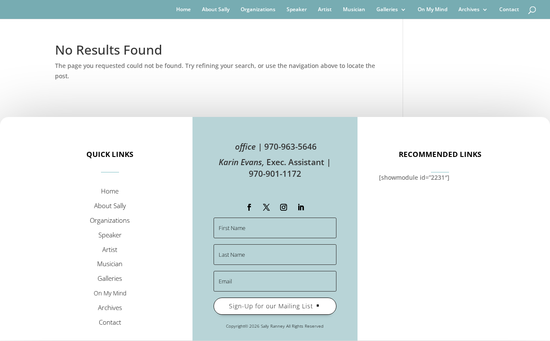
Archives (469, 9)
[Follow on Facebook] (249, 207)
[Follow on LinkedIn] (301, 207)
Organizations (258, 9)
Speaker (297, 9)
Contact (509, 9)
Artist (325, 9)
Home (183, 9)
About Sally (215, 9)
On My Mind (432, 9)
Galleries (387, 9)
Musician (354, 9)
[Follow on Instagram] (283, 207)
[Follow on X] (266, 207)
